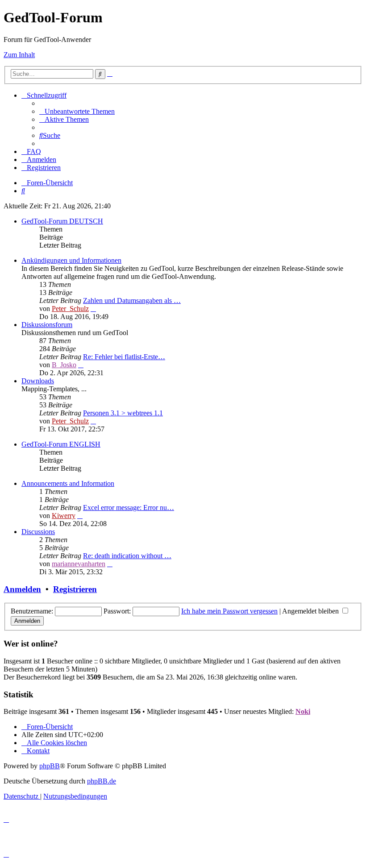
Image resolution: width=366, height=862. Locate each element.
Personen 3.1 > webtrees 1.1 (123, 413)
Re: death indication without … (127, 555)
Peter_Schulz (70, 308)
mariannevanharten (78, 564)
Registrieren (75, 589)
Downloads (37, 381)
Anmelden (22, 589)
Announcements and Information (67, 483)
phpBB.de (101, 781)
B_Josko (64, 365)
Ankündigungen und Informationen (71, 260)
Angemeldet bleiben (311, 611)
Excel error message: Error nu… (128, 507)
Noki (302, 711)
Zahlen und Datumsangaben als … (132, 300)
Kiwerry (63, 515)
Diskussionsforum (46, 324)
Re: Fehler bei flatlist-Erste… (124, 357)
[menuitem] (77, 111)
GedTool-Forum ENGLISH (60, 444)
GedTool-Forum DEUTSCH (62, 221)
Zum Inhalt (19, 54)
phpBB (49, 766)
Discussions (38, 531)
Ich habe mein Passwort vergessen (229, 611)
